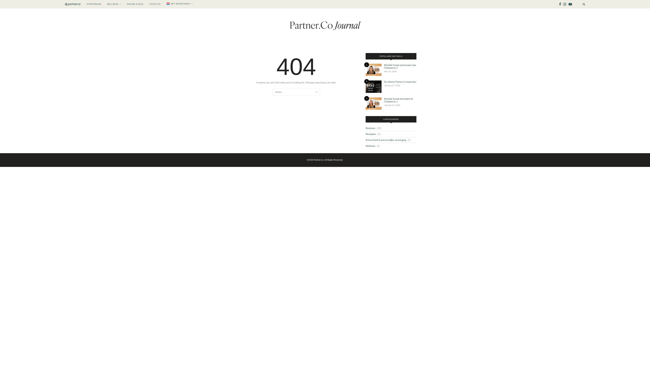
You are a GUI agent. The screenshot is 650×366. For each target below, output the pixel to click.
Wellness (112, 4)
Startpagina (94, 4)
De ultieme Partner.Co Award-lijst (400, 82)
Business (370, 128)
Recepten (371, 134)
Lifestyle (155, 4)
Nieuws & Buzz (135, 4)
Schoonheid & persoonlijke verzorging (386, 140)
